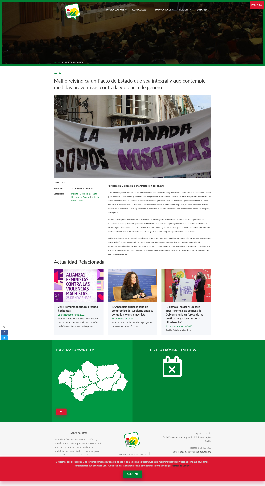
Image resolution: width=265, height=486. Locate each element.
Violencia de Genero (80, 197)
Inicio (57, 62)
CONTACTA (185, 9)
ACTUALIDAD (139, 9)
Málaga (74, 193)
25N (81, 200)
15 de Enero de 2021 (122, 318)
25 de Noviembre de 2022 (71, 314)
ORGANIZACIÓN (115, 9)
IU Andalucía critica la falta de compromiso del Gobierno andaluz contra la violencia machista (132, 311)
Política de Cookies (181, 466)
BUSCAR (201, 9)
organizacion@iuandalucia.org (195, 451)
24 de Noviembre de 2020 (179, 326)
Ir (61, 412)
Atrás (58, 73)
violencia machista (88, 193)
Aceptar (132, 474)
